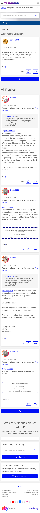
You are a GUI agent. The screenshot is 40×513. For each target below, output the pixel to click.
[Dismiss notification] (37, 7)
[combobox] (18, 15)
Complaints (5, 494)
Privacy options (6, 490)
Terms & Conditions (32, 490)
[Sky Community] (12, 2)
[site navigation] (2, 3)
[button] (37, 39)
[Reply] (35, 72)
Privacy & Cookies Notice (9, 492)
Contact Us (35, 494)
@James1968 (9, 116)
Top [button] (21, 486)
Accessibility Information (31, 492)
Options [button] (3, 29)
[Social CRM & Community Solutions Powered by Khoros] (33, 508)
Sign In (37, 3)
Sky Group (5, 496)
